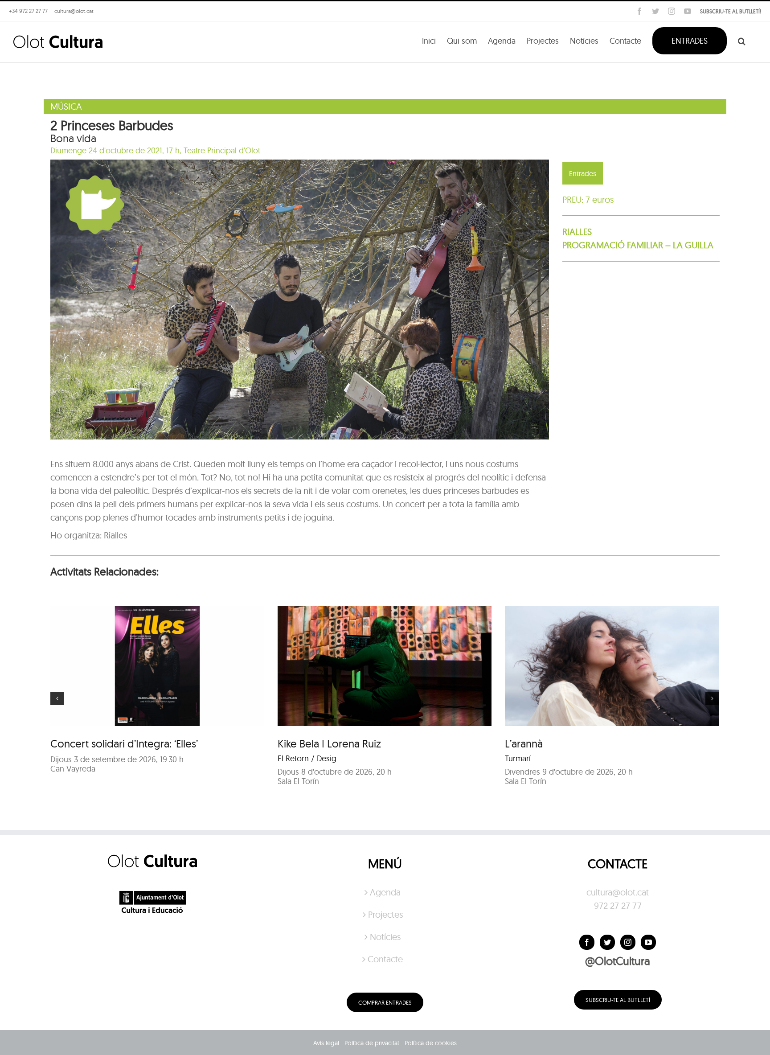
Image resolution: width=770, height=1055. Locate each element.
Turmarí (518, 758)
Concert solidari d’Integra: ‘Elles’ (124, 743)
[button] (741, 40)
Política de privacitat (371, 1043)
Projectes (385, 914)
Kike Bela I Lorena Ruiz (329, 743)
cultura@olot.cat (617, 892)
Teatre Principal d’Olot (222, 150)
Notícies (385, 936)
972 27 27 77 (618, 905)
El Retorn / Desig (307, 758)
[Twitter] (607, 942)
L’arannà (524, 743)
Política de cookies (431, 1043)
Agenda (385, 892)
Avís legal (326, 1043)
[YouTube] (648, 942)
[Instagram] (627, 942)
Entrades (582, 173)
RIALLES (577, 231)
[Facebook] (586, 942)
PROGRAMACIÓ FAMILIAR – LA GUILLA (637, 244)
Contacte (385, 959)
